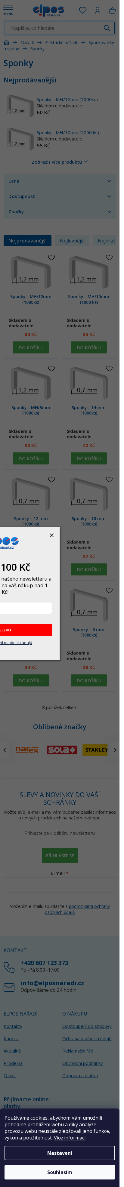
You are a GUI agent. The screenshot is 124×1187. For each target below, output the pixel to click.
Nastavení (59, 1153)
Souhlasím (59, 1172)
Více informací (69, 1137)
